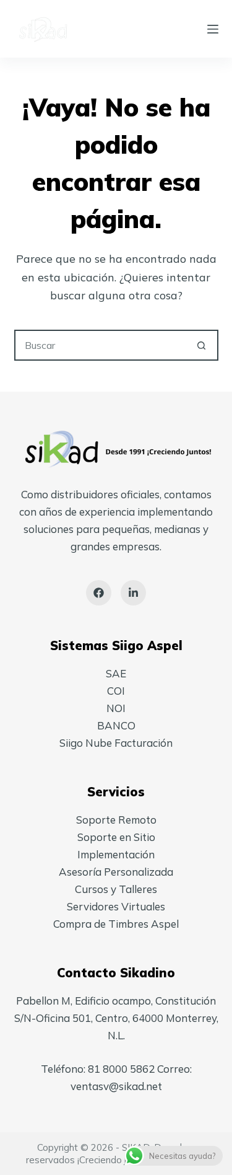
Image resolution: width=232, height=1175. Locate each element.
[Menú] (212, 29)
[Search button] (201, 345)
